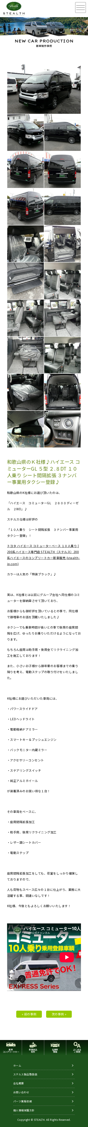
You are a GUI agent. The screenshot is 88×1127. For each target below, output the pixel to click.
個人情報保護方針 (24, 1110)
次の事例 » (59, 1014)
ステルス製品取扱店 (25, 1074)
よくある (77, 1050)
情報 (55, 1050)
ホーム (17, 1065)
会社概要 (18, 1083)
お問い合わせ (21, 1092)
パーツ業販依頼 (22, 1101)
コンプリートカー (11, 1050)
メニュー (80, 7)
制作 (33, 1050)
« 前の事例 (29, 1014)
